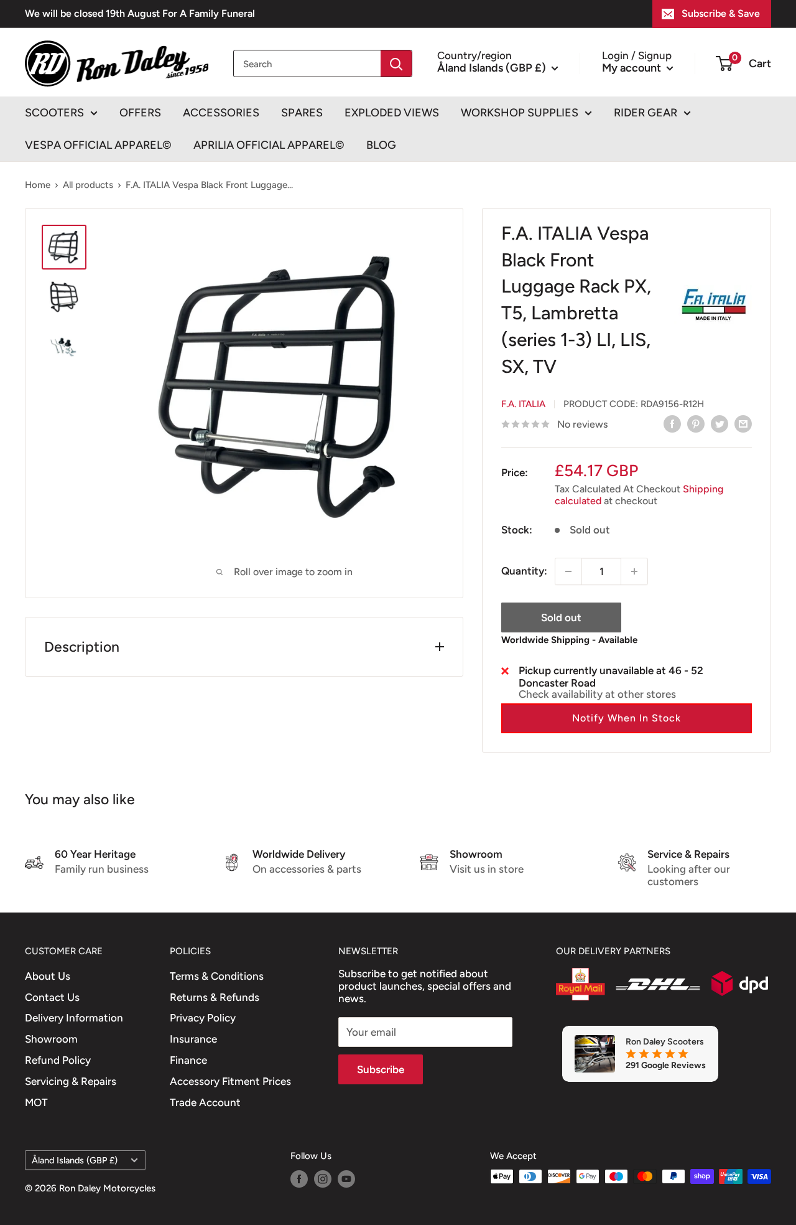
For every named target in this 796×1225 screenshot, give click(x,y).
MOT (36, 1102)
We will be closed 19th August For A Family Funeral (140, 13)
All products (88, 184)
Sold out (561, 617)
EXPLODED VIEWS (392, 113)
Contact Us (52, 997)
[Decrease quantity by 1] (568, 571)
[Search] (396, 63)
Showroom (51, 1039)
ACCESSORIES (221, 113)
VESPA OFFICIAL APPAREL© (98, 145)
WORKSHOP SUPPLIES (519, 113)
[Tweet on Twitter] (719, 423)
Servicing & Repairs (70, 1081)
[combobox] (307, 63)
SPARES (302, 113)
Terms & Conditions (217, 976)
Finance (188, 1060)
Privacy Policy (203, 1017)
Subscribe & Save (721, 13)
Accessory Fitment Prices (230, 1081)
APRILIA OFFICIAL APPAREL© (269, 145)
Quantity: (524, 571)
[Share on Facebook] (672, 423)
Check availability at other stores (597, 694)
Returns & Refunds (214, 997)
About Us (47, 976)
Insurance (193, 1039)
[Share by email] (743, 423)
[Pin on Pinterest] (696, 423)
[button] (626, 718)
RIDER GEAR (645, 113)
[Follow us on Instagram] (322, 1178)
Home (37, 184)
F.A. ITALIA (523, 404)
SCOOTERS (54, 113)
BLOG (381, 145)
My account (633, 67)
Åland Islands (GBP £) (75, 1160)
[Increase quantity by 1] (634, 571)
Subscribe (380, 1069)
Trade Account (205, 1102)
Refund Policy (58, 1060)
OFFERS (140, 113)
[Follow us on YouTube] (346, 1178)
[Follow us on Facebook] (299, 1178)
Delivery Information (74, 1017)
